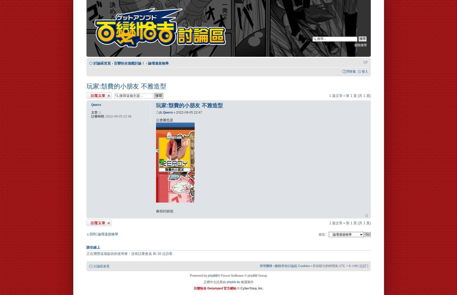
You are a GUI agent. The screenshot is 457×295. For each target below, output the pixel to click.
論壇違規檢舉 (158, 63)
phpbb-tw (233, 282)
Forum (163, 29)
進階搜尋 (360, 45)
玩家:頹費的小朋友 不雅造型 (126, 86)
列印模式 (365, 61)
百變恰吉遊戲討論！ (129, 63)
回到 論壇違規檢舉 (104, 234)
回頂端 (366, 216)
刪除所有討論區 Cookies (292, 266)
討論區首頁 (102, 63)
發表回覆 (93, 94)
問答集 (351, 71)
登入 (365, 71)
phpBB (213, 276)
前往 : (323, 234)
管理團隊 (266, 266)
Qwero (168, 112)
